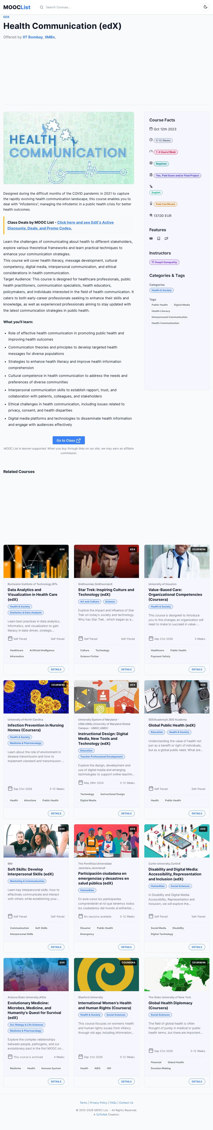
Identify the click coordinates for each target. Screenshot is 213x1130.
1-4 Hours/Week (166, 152)
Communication (19, 928)
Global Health (176, 1062)
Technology (102, 650)
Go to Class (66, 440)
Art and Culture (89, 601)
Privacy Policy (98, 1102)
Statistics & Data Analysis (26, 612)
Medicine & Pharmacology (25, 743)
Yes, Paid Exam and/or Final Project (177, 175)
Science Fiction (89, 656)
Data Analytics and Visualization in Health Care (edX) (32, 595)
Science (110, 601)
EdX (6, 17)
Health (14, 800)
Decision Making (161, 1068)
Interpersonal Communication (169, 317)
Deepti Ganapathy (166, 262)
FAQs (113, 1102)
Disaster (85, 928)
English (156, 192)
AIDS (97, 1068)
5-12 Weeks (163, 140)
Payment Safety (160, 656)
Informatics (17, 656)
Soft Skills (41, 928)
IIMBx (50, 37)
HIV (109, 1068)
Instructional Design (112, 794)
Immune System (51, 1068)
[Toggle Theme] (205, 7)
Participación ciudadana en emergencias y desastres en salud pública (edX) (103, 878)
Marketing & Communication (27, 881)
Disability (178, 928)
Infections (30, 800)
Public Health (160, 304)
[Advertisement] (106, 69)
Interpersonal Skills (21, 934)
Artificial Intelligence (42, 650)
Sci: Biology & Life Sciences (26, 1024)
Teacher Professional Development (101, 756)
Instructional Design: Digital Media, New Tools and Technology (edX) (103, 739)
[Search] (41, 7)
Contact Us (126, 1102)
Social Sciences (180, 886)
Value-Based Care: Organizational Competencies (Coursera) (175, 595)
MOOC (16, 7)
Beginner (161, 163)
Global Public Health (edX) (172, 725)
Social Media (158, 928)
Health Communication (165, 323)
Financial (156, 1062)
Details (56, 669)
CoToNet (101, 1114)
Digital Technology (162, 934)
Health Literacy (161, 311)
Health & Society (162, 290)
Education (86, 750)
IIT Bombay (33, 37)
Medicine (15, 1068)
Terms (83, 1102)
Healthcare (16, 650)
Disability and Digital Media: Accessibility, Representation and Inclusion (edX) (175, 874)
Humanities (87, 890)
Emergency (87, 934)
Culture (84, 650)
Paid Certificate (165, 204)
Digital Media (182, 304)
